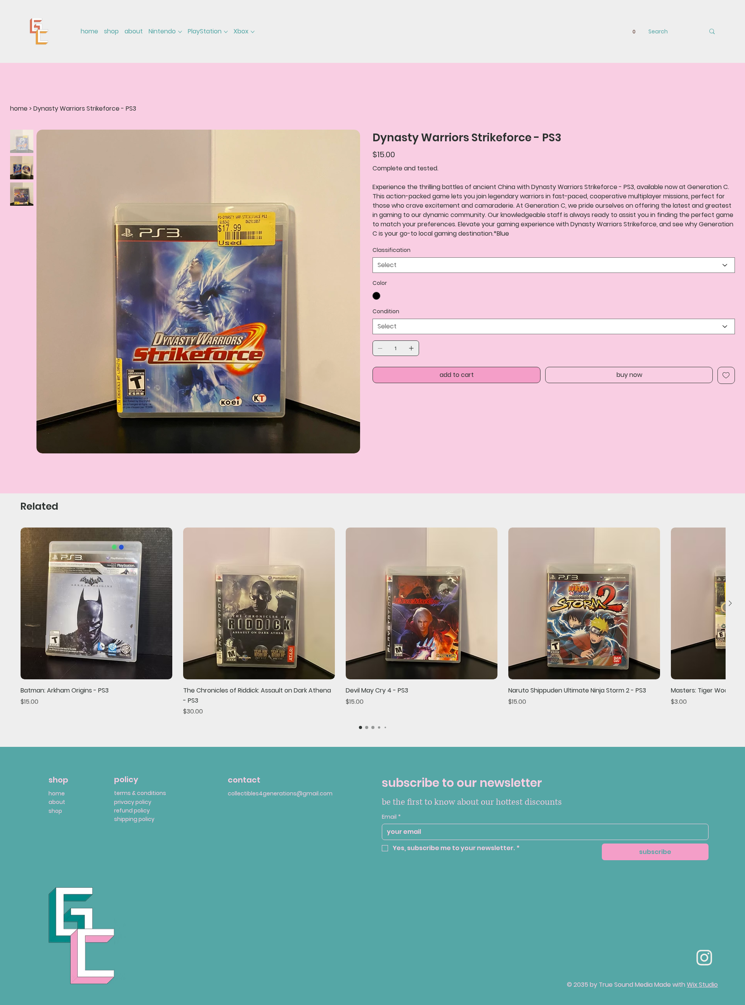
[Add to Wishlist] (726, 375)
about (57, 802)
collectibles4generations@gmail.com (280, 793)
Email (391, 817)
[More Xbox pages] (253, 32)
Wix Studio (702, 984)
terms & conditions (140, 793)
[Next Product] (730, 603)
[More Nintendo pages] (180, 32)
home (57, 793)
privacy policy (132, 802)
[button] (634, 31)
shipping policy (134, 819)
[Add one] (411, 348)
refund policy (132, 810)
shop (55, 811)
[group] (373, 622)
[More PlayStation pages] (226, 32)
